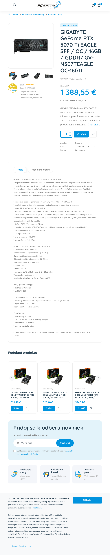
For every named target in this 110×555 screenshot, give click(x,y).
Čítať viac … (94, 124)
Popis (20, 169)
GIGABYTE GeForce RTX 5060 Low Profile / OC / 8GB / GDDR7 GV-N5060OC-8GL (36, 396)
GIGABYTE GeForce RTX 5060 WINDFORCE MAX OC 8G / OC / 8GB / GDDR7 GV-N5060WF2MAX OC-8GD (68, 399)
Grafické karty (29, 389)
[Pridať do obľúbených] (93, 134)
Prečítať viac (37, 508)
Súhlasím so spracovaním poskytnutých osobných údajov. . (45, 452)
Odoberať (65, 443)
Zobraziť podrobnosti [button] (21, 546)
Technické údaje (40, 169)
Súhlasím (87, 500)
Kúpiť (83, 134)
